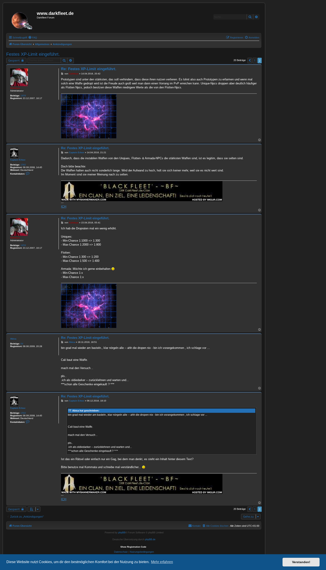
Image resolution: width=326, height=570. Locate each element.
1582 (23, 164)
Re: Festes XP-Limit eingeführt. (88, 69)
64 (22, 343)
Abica (13, 339)
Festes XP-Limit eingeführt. (33, 54)
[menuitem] (32, 37)
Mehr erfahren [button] (162, 562)
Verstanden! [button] (301, 562)
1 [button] (254, 60)
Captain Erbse (18, 160)
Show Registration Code (133, 547)
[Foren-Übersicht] (22, 19)
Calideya (15, 88)
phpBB (121, 532)
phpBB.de (150, 539)
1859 (23, 95)
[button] (249, 60)
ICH (63, 206)
